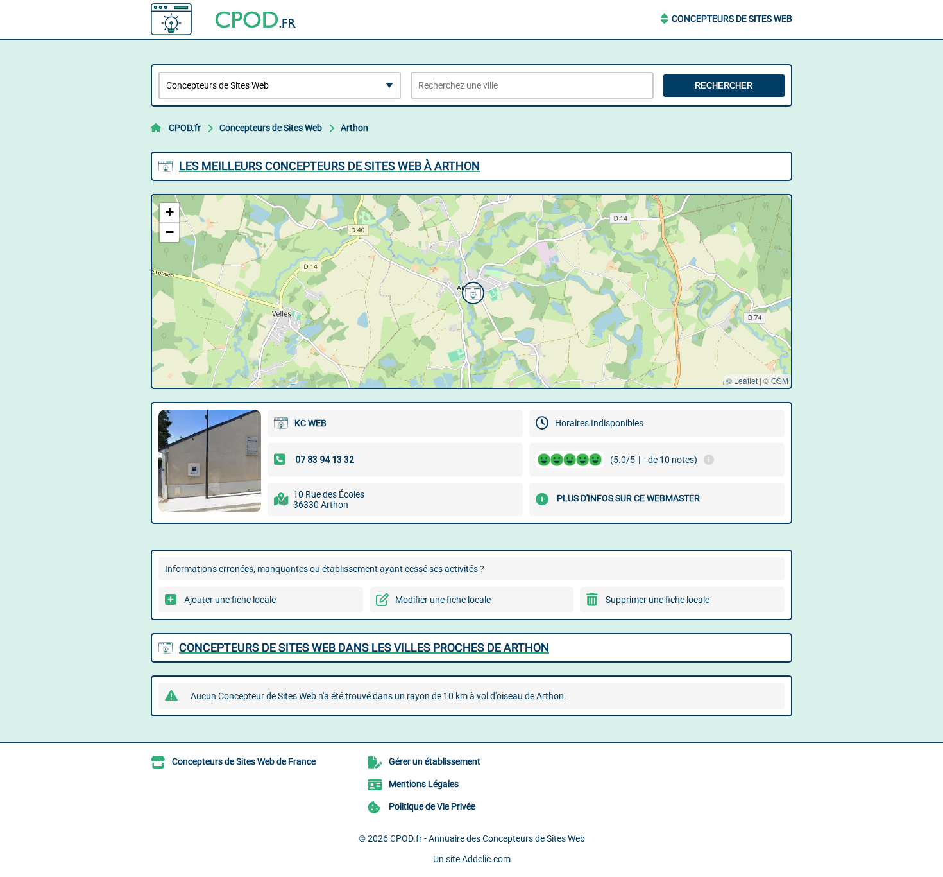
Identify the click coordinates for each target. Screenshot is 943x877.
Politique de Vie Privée (432, 806)
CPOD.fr (185, 128)
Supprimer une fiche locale (657, 600)
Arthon (354, 128)
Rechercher (723, 86)
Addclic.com (486, 859)
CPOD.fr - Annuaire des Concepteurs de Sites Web (487, 838)
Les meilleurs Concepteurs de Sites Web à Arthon (329, 166)
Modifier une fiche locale (443, 600)
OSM (779, 380)
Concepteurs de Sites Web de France (244, 761)
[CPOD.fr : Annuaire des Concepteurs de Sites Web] (231, 19)
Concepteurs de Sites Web (732, 18)
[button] (471, 291)
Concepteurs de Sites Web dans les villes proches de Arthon (364, 647)
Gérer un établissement (434, 761)
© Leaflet (742, 380)
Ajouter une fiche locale (230, 600)
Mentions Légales (424, 784)
